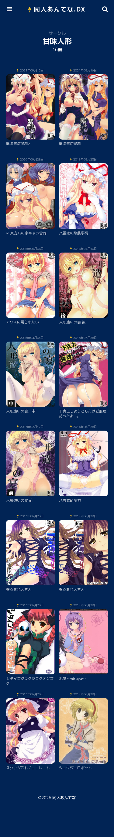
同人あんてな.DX (60, 9)
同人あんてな (64, 797)
